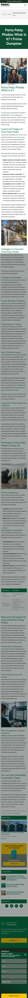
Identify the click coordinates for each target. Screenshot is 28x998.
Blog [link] (9, 14)
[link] (5, 5)
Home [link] (3, 14)
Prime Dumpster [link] (7, 112)
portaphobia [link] (4, 156)
